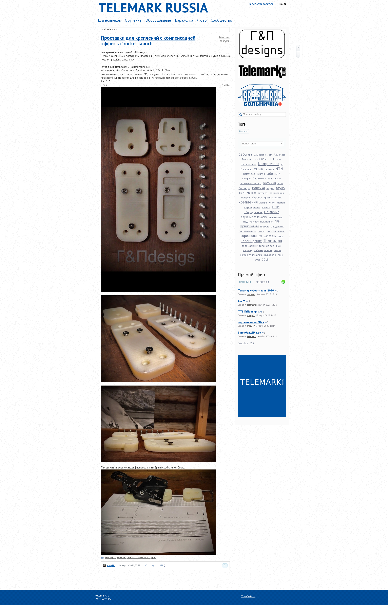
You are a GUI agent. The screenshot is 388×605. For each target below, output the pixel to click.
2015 (257, 259)
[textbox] (262, 143)
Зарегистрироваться (261, 4)
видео (270, 188)
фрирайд (247, 250)
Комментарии (262, 282)
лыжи (272, 202)
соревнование (276, 231)
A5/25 (242, 301)
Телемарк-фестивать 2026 (256, 290)
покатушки (266, 221)
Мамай (281, 202)
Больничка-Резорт (250, 183)
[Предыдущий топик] (298, 48)
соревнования (251, 235)
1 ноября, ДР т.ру (249, 332)
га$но (280, 187)
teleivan (251, 294)
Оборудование (158, 20)
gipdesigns (275, 159)
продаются (277, 226)
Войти (283, 4)
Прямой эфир (251, 274)
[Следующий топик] (298, 54)
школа (277, 250)
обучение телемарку (254, 217)
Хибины (258, 250)
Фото (202, 20)
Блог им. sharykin (224, 39)
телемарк (110, 557)
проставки (132, 557)
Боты (280, 183)
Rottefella (249, 174)
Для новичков (109, 20)
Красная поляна (273, 197)
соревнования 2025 (251, 322)
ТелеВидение (251, 240)
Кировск (257, 197)
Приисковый (249, 226)
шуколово (270, 255)
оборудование (253, 212)
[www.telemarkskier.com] (262, 82)
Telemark (251, 304)
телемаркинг (249, 246)
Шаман (268, 250)
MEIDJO (258, 169)
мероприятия (252, 207)
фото (278, 245)
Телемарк (272, 240)
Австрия (246, 178)
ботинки (269, 183)
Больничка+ (274, 178)
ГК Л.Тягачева (247, 193)
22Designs (260, 154)
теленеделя (266, 246)
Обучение (133, 20)
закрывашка (277, 192)
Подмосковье (251, 221)
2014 (280, 254)
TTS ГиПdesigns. (248, 311)
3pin (269, 154)
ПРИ (277, 221)
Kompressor (268, 163)
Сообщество (221, 20)
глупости (263, 192)
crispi (257, 159)
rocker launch (143, 557)
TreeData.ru (248, 596)
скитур (261, 231)
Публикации (245, 282)
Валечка (258, 187)
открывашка (276, 216)
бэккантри (244, 188)
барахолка (259, 178)
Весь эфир (243, 343)
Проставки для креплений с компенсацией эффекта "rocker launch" (148, 41)
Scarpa (261, 174)
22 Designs (245, 154)
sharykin (251, 315)
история (245, 197)
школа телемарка (251, 255)
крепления (248, 202)
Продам (264, 226)
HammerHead (248, 164)
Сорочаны (270, 236)
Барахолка (184, 20)
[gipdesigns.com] (262, 63)
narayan (269, 169)
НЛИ (275, 207)
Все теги (243, 131)
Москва (266, 207)
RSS (252, 343)
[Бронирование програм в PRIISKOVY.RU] (262, 109)
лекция (263, 202)
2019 (265, 259)
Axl (276, 154)
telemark (273, 173)
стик (280, 235)
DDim (264, 159)
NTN (279, 168)
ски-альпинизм (247, 231)
